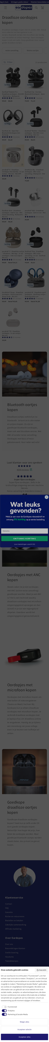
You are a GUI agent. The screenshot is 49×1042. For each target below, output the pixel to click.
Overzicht (42, 970)
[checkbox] (9, 1006)
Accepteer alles (24, 1037)
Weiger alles (24, 1022)
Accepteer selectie (24, 1029)
